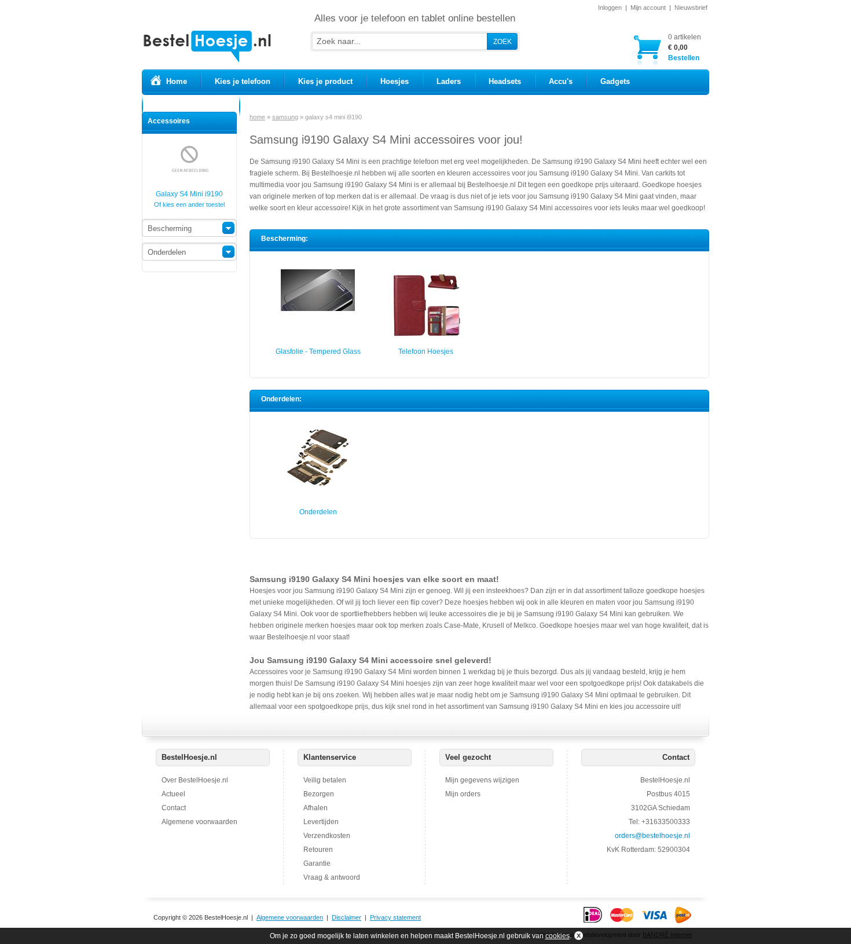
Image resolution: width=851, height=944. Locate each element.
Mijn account (648, 7)
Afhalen (315, 808)
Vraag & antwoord (331, 877)
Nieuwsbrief (690, 7)
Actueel (173, 794)
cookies (557, 936)
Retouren (318, 850)
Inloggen (610, 7)
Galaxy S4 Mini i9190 (189, 194)
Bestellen (684, 47)
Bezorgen (318, 794)
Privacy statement (395, 917)
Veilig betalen (324, 780)
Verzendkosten (326, 836)
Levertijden (321, 822)
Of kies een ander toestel (189, 204)
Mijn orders (462, 794)
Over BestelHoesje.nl (195, 780)
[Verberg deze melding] (577, 936)
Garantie (317, 863)
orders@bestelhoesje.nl (652, 836)
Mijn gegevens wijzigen (482, 780)
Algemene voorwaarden (199, 822)
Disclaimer (346, 917)
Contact (174, 808)
